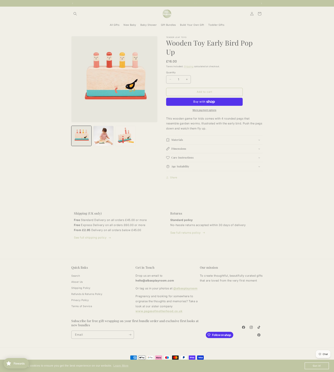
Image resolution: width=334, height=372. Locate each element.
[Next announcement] (261, 3)
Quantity (171, 72)
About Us (77, 281)
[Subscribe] (130, 335)
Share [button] (173, 177)
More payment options (204, 110)
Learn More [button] (121, 365)
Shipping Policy (80, 287)
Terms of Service (81, 306)
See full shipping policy (90, 237)
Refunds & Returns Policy (86, 293)
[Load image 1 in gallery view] (81, 136)
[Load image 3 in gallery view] (125, 136)
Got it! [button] (317, 365)
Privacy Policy (80, 300)
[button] (75, 14)
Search (75, 275)
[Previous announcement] (72, 3)
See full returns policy (185, 232)
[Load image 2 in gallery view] (103, 136)
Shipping (188, 66)
